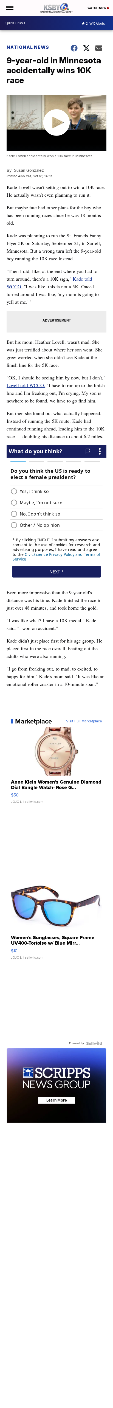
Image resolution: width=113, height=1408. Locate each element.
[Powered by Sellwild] (94, 1043)
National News (28, 47)
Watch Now (97, 8)
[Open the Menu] (9, 7)
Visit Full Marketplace (84, 721)
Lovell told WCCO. (26, 385)
